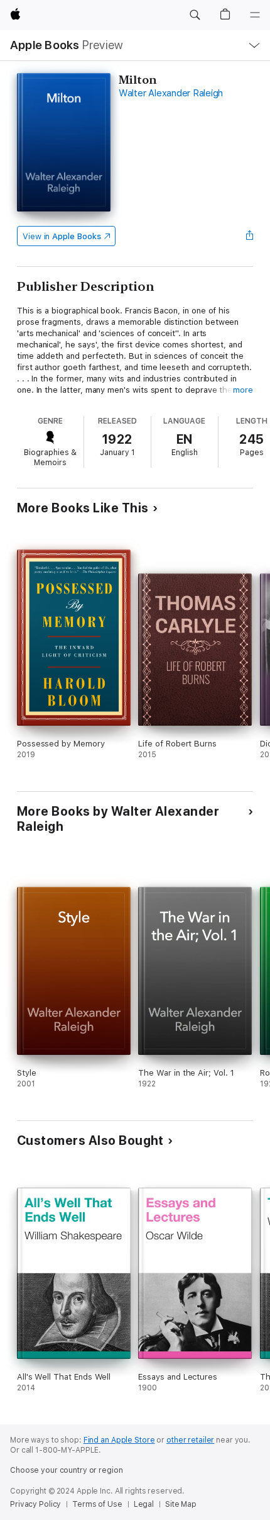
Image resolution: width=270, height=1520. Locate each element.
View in (62, 236)
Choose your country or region (66, 1470)
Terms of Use (97, 1504)
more (243, 390)
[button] (195, 15)
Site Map (181, 1504)
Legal (144, 1504)
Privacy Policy (35, 1504)
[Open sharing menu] (249, 236)
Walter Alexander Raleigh (171, 93)
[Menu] (255, 15)
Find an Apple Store (119, 1440)
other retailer (190, 1440)
